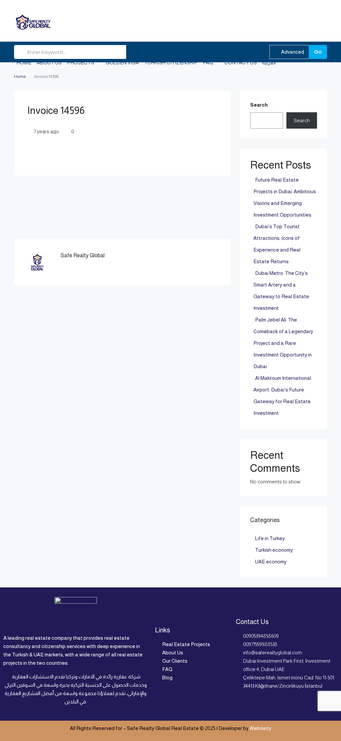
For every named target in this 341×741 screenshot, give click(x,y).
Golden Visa (122, 62)
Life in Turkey (270, 538)
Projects (80, 62)
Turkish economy (274, 550)
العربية (269, 62)
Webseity (260, 728)
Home (24, 62)
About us (49, 62)
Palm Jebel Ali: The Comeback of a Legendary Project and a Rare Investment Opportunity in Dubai (283, 343)
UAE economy (270, 561)
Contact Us (240, 62)
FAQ (208, 62)
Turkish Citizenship (170, 62)
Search (259, 105)
